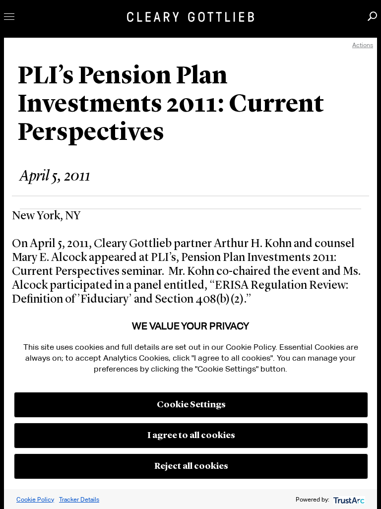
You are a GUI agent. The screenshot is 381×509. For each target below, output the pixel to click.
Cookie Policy (35, 499)
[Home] (190, 17)
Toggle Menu (9, 16)
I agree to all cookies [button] (191, 435)
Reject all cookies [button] (191, 466)
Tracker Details (79, 499)
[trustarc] (348, 499)
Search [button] (372, 16)
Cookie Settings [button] (191, 404)
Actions (362, 45)
